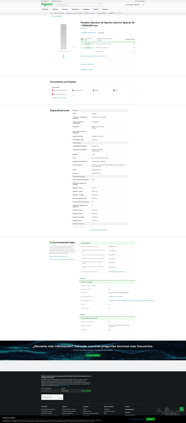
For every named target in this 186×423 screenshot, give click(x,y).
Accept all (150, 419)
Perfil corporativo (87, 411)
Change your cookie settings (137, 419)
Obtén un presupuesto (67, 413)
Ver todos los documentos (59, 97)
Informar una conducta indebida (91, 413)
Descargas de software (47, 411)
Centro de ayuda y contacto (68, 409)
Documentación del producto (48, 409)
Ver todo (56, 16)
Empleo (85, 409)
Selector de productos (46, 413)
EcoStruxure (107, 409)
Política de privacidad (64, 385)
